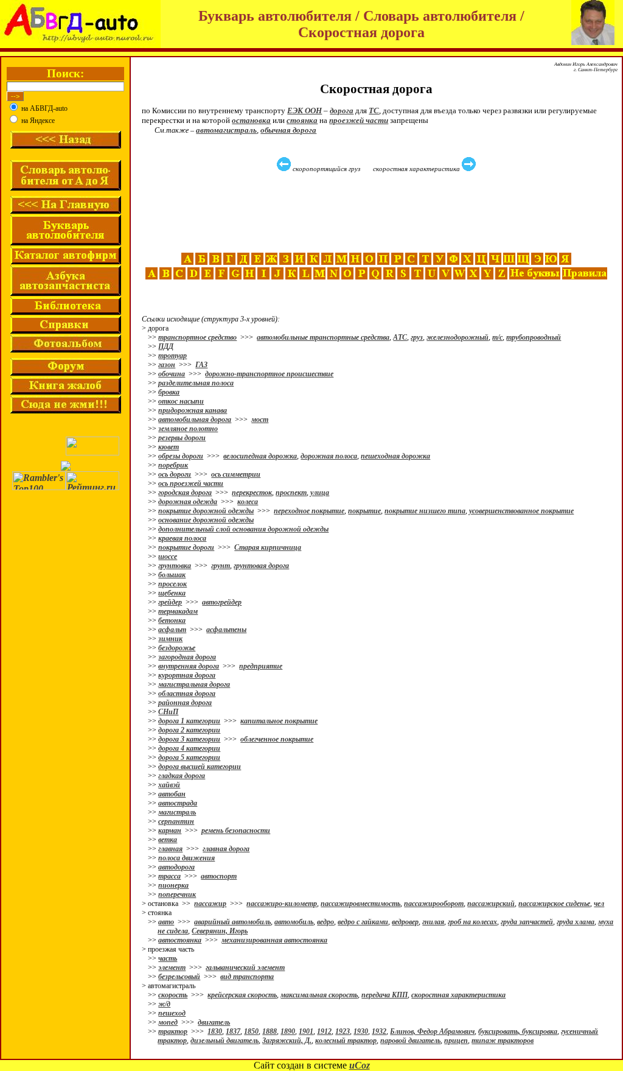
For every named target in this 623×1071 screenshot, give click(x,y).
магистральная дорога (194, 684)
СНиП (168, 712)
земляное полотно (188, 428)
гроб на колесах (472, 922)
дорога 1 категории (189, 721)
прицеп (456, 1040)
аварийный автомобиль (232, 922)
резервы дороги (182, 438)
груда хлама (575, 922)
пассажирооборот (434, 903)
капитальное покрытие (279, 721)
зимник (170, 638)
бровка (168, 392)
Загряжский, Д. (287, 1040)
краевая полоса (182, 538)
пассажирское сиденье (554, 903)
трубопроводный (533, 337)
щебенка (172, 593)
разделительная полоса (196, 383)
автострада (177, 803)
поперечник (177, 894)
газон (166, 364)
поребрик (173, 465)
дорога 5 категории (189, 757)
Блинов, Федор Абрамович (432, 1031)
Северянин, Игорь (220, 931)
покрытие (364, 511)
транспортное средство (197, 337)
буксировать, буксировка (517, 1031)
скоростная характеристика (458, 995)
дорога (341, 110)
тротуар (172, 355)
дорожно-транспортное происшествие (269, 374)
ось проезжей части (190, 483)
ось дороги (174, 474)
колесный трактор (346, 1040)
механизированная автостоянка (274, 940)
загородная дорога (187, 657)
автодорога (176, 867)
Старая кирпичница (267, 547)
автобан (172, 794)
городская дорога (185, 492)
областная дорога (186, 693)
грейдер (170, 602)
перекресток (252, 492)
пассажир (210, 903)
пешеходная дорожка (395, 456)
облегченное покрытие (276, 739)
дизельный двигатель (224, 1040)
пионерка (173, 885)
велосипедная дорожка (260, 456)
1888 (269, 1031)
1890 (287, 1031)
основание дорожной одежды (206, 520)
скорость (172, 995)
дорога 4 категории (189, 748)
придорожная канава (192, 410)
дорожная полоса (329, 456)
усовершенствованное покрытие (521, 511)
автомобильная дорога (194, 419)
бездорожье (176, 648)
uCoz (359, 1065)
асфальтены (226, 629)
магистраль (177, 812)
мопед (168, 1022)
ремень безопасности (235, 830)
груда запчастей (527, 922)
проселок (172, 584)
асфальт (172, 629)
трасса (169, 876)
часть (167, 958)
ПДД (165, 346)
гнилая (433, 922)
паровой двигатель (410, 1040)
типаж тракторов (503, 1040)
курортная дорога (186, 675)
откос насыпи (181, 401)
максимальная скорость (319, 995)
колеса (247, 501)
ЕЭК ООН (304, 110)
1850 (251, 1031)
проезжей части (358, 120)
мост (259, 419)
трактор (172, 1031)
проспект (291, 492)
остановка (251, 120)
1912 (324, 1031)
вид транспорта (247, 976)
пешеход (172, 1013)
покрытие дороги (186, 547)
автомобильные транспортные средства (323, 337)
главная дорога (226, 849)
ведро (325, 922)
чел (599, 903)
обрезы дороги (180, 456)
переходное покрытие (309, 511)
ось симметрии (235, 474)
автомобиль (293, 922)
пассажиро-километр (281, 903)
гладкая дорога (181, 775)
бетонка (172, 620)
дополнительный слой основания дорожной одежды (243, 529)
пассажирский (491, 903)
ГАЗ (201, 364)
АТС (400, 337)
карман (169, 830)
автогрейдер (222, 602)
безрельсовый (179, 976)
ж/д (164, 1004)
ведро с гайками (363, 922)
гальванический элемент (245, 967)
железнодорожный (457, 337)
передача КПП (384, 995)
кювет (168, 447)
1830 (214, 1031)
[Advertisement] (377, 212)
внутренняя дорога (188, 666)
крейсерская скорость (242, 995)
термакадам (178, 611)
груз (417, 337)
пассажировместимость (360, 903)
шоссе (167, 556)
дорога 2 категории (189, 730)
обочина (171, 374)
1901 (306, 1031)
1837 (233, 1031)
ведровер (405, 922)
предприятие (260, 666)
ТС (374, 110)
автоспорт (219, 876)
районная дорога (185, 702)
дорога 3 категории (189, 739)
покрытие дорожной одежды (206, 511)
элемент (172, 967)
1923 (342, 1031)
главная (170, 849)
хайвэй (169, 785)
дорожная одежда (187, 501)
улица (319, 492)
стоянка (302, 120)
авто (166, 922)
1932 (379, 1031)
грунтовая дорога (261, 565)
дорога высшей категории (199, 766)
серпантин (176, 821)
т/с (497, 337)
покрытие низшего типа (425, 511)
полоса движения (186, 858)
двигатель (214, 1022)
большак (172, 575)
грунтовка (174, 565)
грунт (220, 565)
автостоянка (179, 940)
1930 (360, 1031)
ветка (167, 839)
